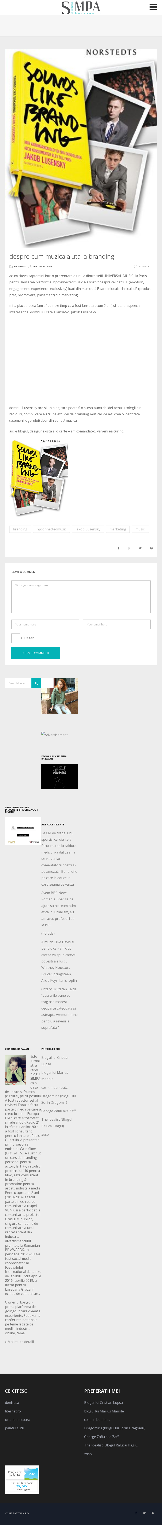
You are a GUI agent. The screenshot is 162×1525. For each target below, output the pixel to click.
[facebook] (136, 1513)
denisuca (12, 1402)
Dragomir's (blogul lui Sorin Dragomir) (114, 1428)
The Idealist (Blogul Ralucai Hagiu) (111, 1445)
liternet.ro (13, 1411)
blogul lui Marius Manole (104, 1411)
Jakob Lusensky (88, 529)
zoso (45, 1134)
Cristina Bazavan (42, 266)
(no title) (48, 933)
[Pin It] (151, 548)
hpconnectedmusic (68, 282)
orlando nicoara (17, 1419)
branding (20, 529)
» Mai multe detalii (19, 1341)
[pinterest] (153, 1513)
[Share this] (118, 548)
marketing (118, 529)
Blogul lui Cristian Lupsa (103, 1402)
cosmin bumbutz (54, 1087)
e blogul (21, 431)
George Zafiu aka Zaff (58, 1111)
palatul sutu (14, 1428)
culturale (20, 266)
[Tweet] (140, 548)
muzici (140, 529)
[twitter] (144, 1513)
